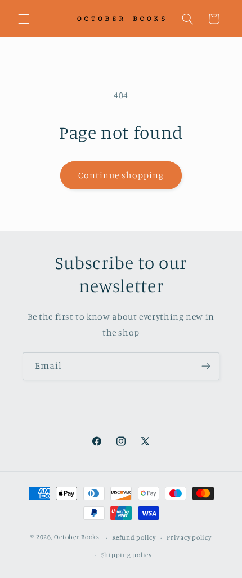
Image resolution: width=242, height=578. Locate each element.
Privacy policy (189, 537)
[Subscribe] (206, 366)
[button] (24, 19)
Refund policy (134, 537)
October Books (77, 537)
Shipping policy (126, 555)
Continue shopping (121, 175)
